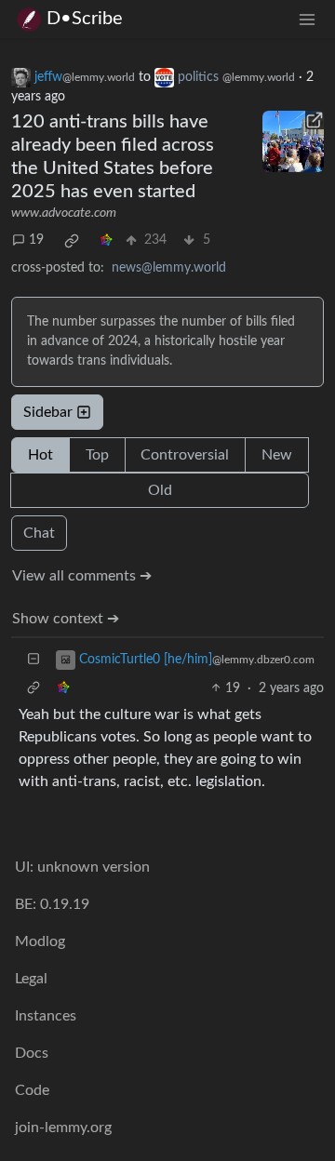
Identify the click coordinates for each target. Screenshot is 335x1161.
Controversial (185, 454)
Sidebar (48, 412)
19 (36, 240)
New (276, 454)
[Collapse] (33, 660)
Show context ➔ (65, 618)
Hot (40, 454)
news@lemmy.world (169, 267)
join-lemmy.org (63, 1127)
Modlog (40, 941)
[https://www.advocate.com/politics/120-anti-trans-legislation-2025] (293, 141)
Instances (45, 1015)
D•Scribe (85, 18)
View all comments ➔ (82, 575)
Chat (39, 533)
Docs (31, 1053)
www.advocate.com (63, 213)
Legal (31, 978)
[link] (71, 241)
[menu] (307, 19)
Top (97, 454)
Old (160, 490)
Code (32, 1090)
